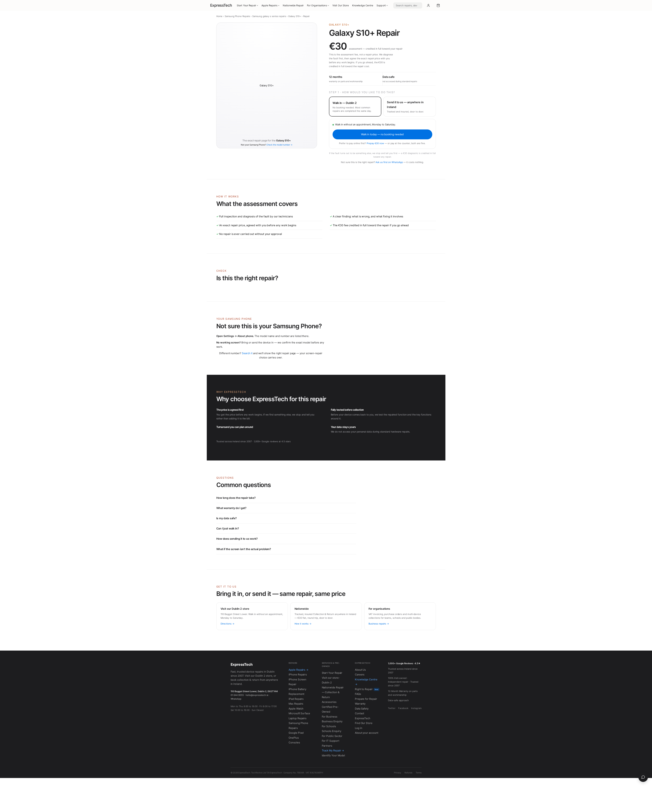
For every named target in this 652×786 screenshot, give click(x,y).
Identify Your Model (333, 755)
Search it (247, 353)
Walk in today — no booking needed (382, 134)
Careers (359, 674)
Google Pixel (296, 732)
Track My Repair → (333, 750)
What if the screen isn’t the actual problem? (243, 549)
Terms (419, 772)
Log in (358, 728)
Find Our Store (363, 723)
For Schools (329, 726)
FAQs (358, 694)
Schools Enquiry (331, 731)
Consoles (294, 742)
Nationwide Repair (293, 5)
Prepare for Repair (366, 698)
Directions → (227, 623)
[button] (438, 5)
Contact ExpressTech (362, 716)
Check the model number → (279, 144)
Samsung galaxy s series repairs (269, 16)
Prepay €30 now (375, 143)
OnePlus (294, 737)
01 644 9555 (237, 695)
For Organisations (317, 5)
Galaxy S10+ (294, 16)
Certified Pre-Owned (330, 709)
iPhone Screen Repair (297, 682)
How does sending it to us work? (237, 538)
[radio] (355, 107)
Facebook (403, 708)
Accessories (329, 702)
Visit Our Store (340, 5)
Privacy (397, 772)
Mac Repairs (296, 703)
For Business (329, 716)
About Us (360, 669)
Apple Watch (296, 708)
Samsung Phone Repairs (237, 16)
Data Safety (362, 708)
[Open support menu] (643, 777)
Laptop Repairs (297, 718)
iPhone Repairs (298, 674)
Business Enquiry (332, 721)
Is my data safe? (226, 518)
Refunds (408, 772)
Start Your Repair (246, 5)
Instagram (416, 708)
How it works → (303, 623)
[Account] (428, 5)
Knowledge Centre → (366, 682)
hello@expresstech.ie (257, 695)
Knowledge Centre (362, 5)
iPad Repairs (296, 698)
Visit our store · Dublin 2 (331, 680)
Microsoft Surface (299, 713)
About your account (366, 732)
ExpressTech (221, 5)
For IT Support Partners (330, 743)
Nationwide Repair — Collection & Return (333, 692)
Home (219, 16)
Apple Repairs (269, 5)
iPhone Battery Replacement (297, 692)
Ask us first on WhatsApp (389, 162)
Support (381, 5)
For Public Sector (332, 736)
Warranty (360, 703)
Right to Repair (366, 689)
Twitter (391, 708)
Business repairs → (379, 623)
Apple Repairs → (298, 669)
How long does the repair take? (236, 497)
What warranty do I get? (231, 508)
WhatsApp (236, 698)
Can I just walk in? (227, 528)
